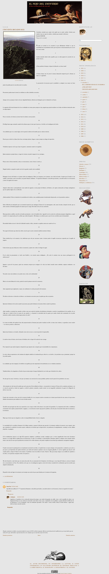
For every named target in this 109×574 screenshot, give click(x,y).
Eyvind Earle (17, 80)
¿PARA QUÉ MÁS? (87, 87)
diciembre (84, 82)
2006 (82, 136)
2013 (82, 119)
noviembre (85, 92)
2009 (82, 129)
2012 (82, 121)
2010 (82, 126)
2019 (82, 73)
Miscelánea (82, 178)
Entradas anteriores (70, 535)
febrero (84, 109)
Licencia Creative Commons (66, 573)
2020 (82, 70)
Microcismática (82, 174)
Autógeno (12, 497)
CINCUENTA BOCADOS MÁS (13, 29)
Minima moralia (83, 176)
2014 (82, 117)
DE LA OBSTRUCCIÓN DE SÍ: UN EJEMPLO (93, 84)
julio (83, 102)
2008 (82, 131)
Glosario (81, 166)
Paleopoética (82, 180)
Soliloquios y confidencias (85, 182)
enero (83, 111)
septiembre (85, 97)
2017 (82, 78)
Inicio (39, 535)
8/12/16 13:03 (20, 497)
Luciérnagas (8, 476)
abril (83, 106)
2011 (82, 124)
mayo (83, 104)
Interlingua (81, 170)
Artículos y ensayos (83, 164)
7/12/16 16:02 (14, 486)
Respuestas (10, 494)
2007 (82, 134)
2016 (82, 80)
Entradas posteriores (7, 535)
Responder (8, 491)
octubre (84, 94)
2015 (82, 114)
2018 (82, 75)
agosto (84, 99)
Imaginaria (81, 168)
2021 (82, 68)
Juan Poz (8, 486)
